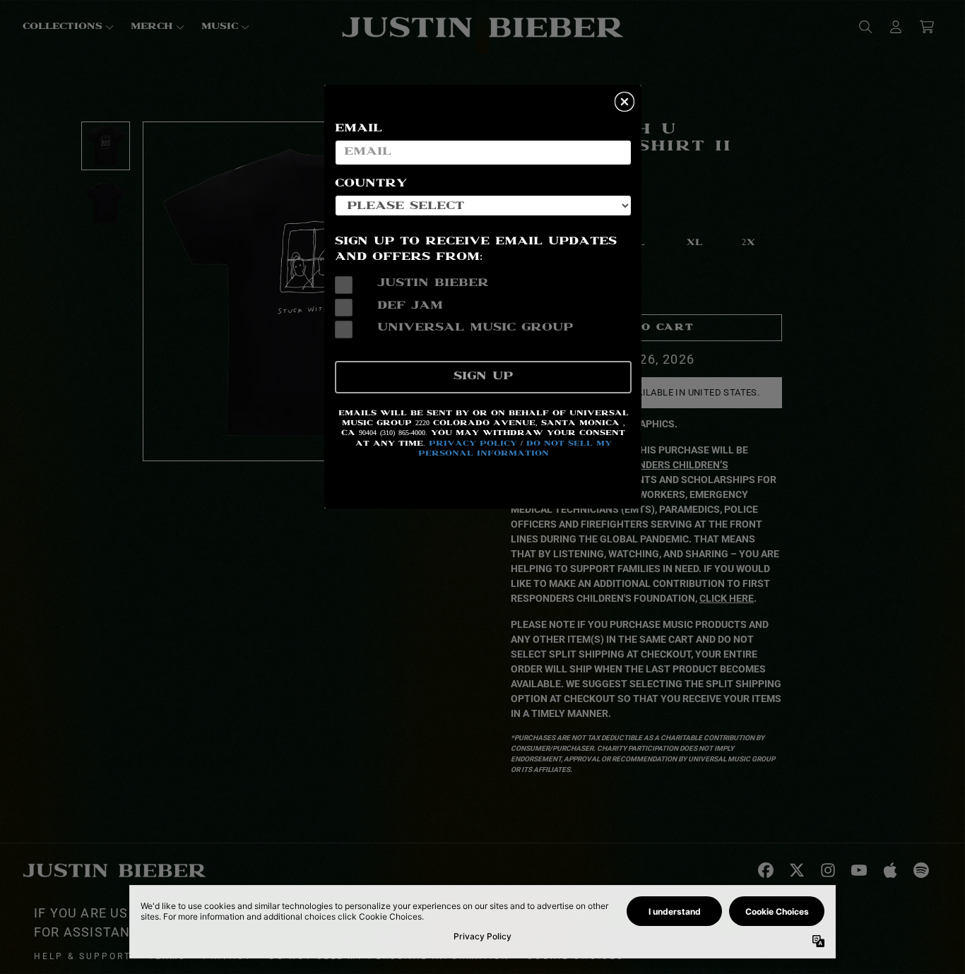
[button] (624, 101)
